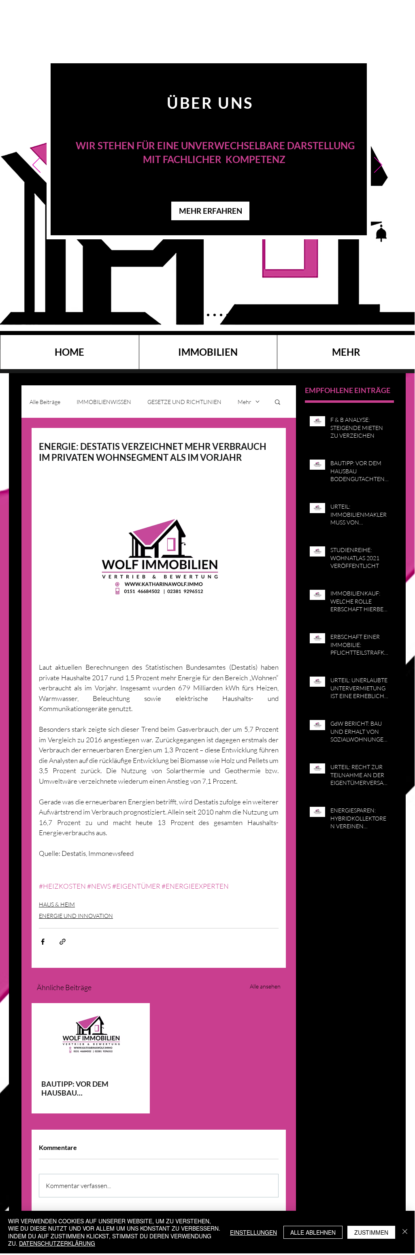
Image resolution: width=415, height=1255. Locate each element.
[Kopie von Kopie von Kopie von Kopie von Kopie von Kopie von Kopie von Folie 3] (227, 315)
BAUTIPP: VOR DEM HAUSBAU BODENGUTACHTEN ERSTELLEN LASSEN (76, 1088)
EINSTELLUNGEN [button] (253, 1232)
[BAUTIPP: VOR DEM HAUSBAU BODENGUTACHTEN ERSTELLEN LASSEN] (91, 1036)
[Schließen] (405, 1232)
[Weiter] (378, 165)
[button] (277, 401)
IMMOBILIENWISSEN (104, 401)
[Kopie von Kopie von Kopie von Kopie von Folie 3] (214, 315)
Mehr (244, 401)
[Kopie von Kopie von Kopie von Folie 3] (188, 315)
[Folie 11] (181, 315)
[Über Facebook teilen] (43, 942)
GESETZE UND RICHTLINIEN (184, 401)
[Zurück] (36, 165)
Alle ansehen (265, 986)
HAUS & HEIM (57, 904)
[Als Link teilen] (62, 942)
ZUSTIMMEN (371, 1232)
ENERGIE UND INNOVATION (76, 915)
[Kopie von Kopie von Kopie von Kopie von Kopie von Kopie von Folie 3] (208, 315)
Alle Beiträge (45, 401)
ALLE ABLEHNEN (313, 1232)
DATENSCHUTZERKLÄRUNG (57, 1243)
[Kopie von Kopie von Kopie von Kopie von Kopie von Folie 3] (195, 315)
